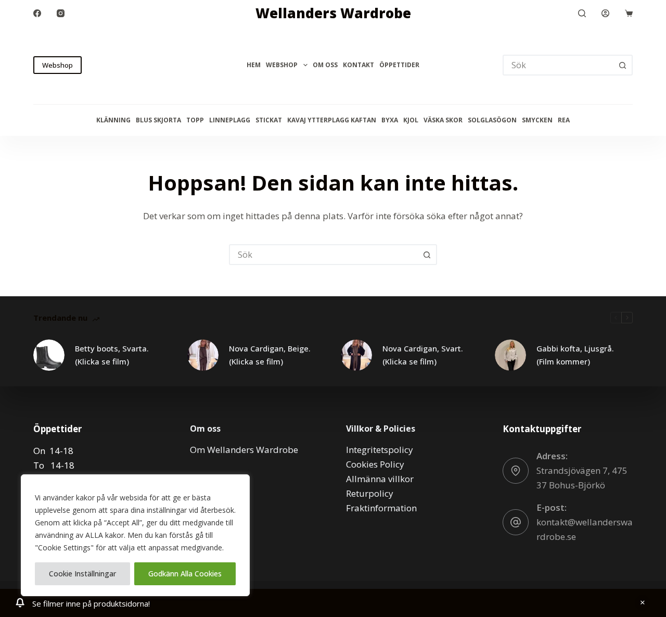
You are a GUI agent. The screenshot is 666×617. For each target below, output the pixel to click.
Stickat (268, 120)
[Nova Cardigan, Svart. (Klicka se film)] (356, 355)
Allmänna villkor (380, 479)
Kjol (410, 120)
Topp (195, 120)
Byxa (389, 120)
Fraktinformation (381, 508)
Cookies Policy (375, 464)
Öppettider (399, 64)
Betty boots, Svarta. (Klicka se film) (112, 355)
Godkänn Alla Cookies (185, 573)
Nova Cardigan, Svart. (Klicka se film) (422, 355)
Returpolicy (369, 493)
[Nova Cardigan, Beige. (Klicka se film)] (203, 355)
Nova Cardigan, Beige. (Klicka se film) (270, 355)
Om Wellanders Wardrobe (244, 450)
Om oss (325, 64)
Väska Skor (443, 120)
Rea (564, 120)
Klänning (113, 120)
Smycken (537, 120)
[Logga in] (605, 13)
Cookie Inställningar (82, 573)
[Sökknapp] (622, 65)
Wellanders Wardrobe (333, 13)
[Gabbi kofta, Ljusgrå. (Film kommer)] (510, 355)
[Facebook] (37, 13)
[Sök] (582, 13)
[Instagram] (61, 13)
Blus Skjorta (158, 120)
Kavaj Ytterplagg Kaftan (331, 120)
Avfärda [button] (642, 603)
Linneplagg (229, 120)
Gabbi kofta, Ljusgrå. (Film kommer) (575, 355)
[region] (135, 535)
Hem (254, 64)
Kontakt (358, 64)
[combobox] (323, 254)
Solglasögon (492, 120)
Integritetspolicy (379, 450)
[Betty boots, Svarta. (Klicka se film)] (49, 355)
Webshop (57, 65)
